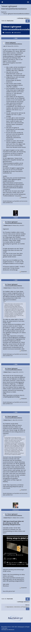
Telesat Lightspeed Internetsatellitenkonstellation (13, 43)
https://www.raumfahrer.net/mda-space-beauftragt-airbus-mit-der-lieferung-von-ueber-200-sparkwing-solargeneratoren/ (13, 579)
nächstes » (27, 18)
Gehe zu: (27, 604)
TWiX (16, 38)
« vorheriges (20, 18)
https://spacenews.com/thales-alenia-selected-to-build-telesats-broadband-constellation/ (13, 187)
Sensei (16, 217)
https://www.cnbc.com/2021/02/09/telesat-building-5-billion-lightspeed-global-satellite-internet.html (14, 179)
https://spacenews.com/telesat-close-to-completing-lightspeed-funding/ (14, 396)
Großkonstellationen (8, 56)
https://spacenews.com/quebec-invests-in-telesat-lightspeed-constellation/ (14, 336)
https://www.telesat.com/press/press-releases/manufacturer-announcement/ (13, 183)
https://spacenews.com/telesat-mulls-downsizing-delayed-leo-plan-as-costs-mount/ (13, 486)
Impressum (4, 628)
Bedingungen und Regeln (24, 626)
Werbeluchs (11, 629)
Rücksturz (16, 510)
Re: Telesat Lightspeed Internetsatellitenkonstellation (13, 222)
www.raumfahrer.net (7, 202)
